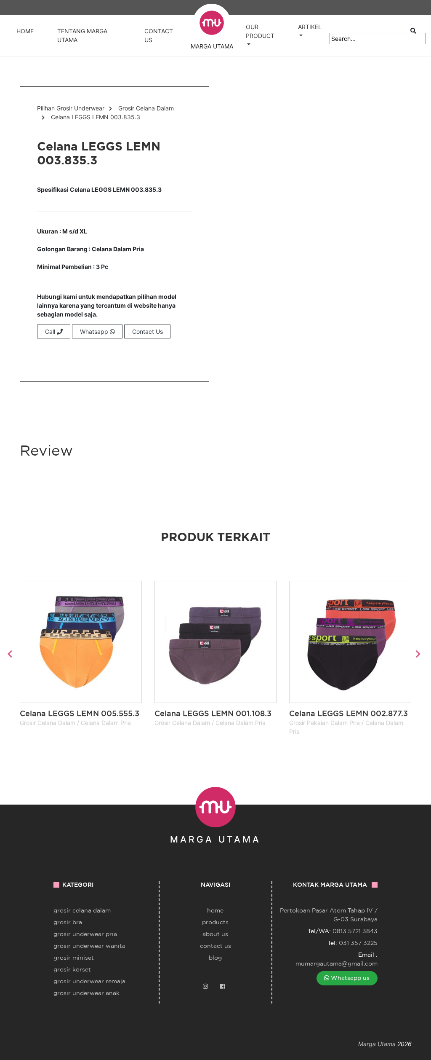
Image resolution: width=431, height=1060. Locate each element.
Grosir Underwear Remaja (89, 981)
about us (215, 934)
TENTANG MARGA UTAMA (82, 35)
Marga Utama (377, 1043)
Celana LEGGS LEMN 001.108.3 (212, 713)
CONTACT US (158, 35)
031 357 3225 (358, 942)
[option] (80, 654)
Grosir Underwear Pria (85, 934)
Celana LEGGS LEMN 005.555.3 (79, 713)
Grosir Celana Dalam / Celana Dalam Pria (77, 722)
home (215, 910)
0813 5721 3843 (355, 931)
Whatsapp (95, 331)
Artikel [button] (310, 26)
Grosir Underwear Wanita (89, 945)
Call (51, 331)
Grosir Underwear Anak (86, 993)
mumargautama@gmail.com (336, 963)
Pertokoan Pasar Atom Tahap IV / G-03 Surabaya (329, 915)
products (215, 922)
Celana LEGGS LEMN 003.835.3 (95, 117)
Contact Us (147, 331)
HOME (25, 31)
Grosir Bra (67, 922)
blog (215, 957)
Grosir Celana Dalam (146, 108)
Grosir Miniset (73, 957)
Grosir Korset (72, 969)
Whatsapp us (349, 977)
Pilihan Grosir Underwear (70, 108)
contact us (215, 945)
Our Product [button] (260, 31)
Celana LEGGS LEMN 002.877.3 (348, 713)
